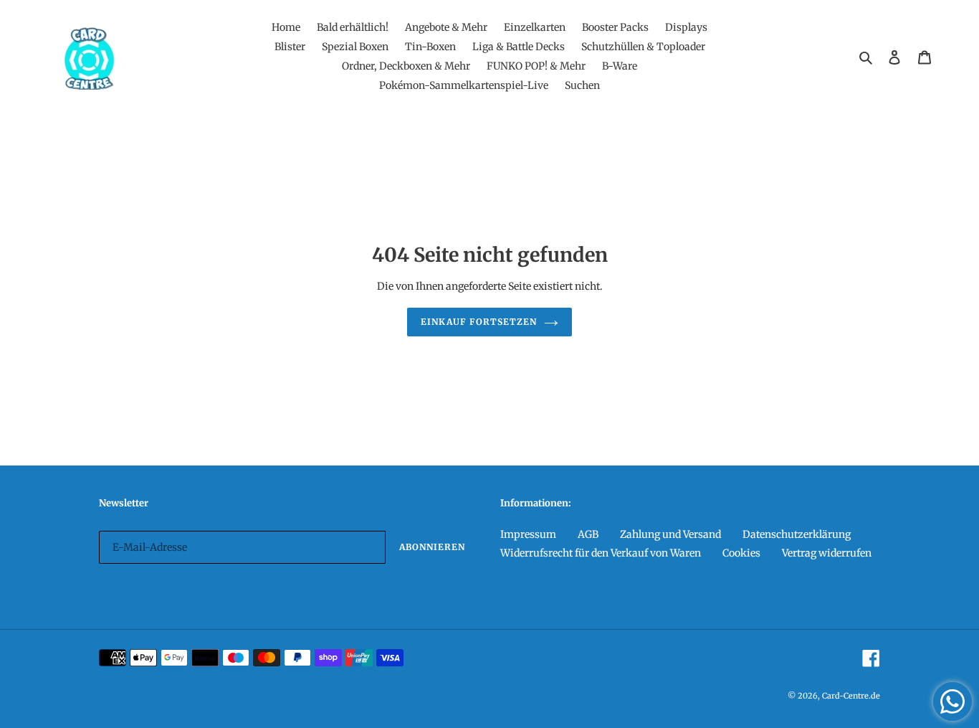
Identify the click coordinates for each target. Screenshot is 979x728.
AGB (588, 534)
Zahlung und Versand (670, 534)
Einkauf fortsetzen (478, 321)
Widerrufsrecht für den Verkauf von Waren (600, 553)
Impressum (528, 534)
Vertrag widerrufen (826, 553)
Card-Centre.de (851, 696)
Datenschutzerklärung (796, 534)
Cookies (741, 553)
